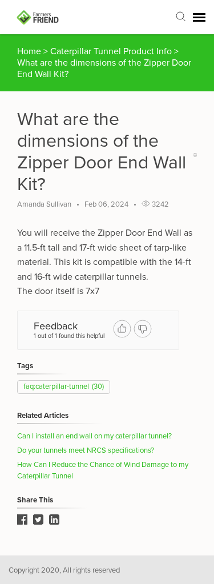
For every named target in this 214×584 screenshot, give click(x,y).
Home (29, 51)
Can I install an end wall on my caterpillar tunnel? (94, 436)
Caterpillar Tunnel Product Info (112, 51)
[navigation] (199, 17)
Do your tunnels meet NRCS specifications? (85, 450)
